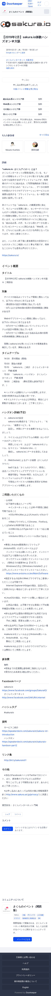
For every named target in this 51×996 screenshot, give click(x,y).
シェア (7, 814)
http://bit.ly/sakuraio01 (15, 760)
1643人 (16, 915)
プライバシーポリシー (25, 975)
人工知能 (40, 915)
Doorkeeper (31, 992)
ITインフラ (31, 915)
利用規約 (25, 969)
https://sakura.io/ (10, 255)
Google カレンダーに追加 (15, 53)
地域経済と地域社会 (29, 918)
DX (39, 918)
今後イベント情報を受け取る (25, 89)
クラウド (17, 918)
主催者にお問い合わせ (25, 957)
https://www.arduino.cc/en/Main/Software (27, 573)
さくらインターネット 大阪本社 (20, 60)
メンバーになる (23, 939)
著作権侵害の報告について (25, 981)
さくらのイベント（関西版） (21, 12)
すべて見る (44, 135)
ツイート (17, 814)
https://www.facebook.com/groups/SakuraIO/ (24, 690)
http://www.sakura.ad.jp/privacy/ (22, 794)
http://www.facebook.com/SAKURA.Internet (23, 697)
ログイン (7, 829)
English (25, 987)
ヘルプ (25, 963)
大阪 (23, 915)
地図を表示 (10, 68)
